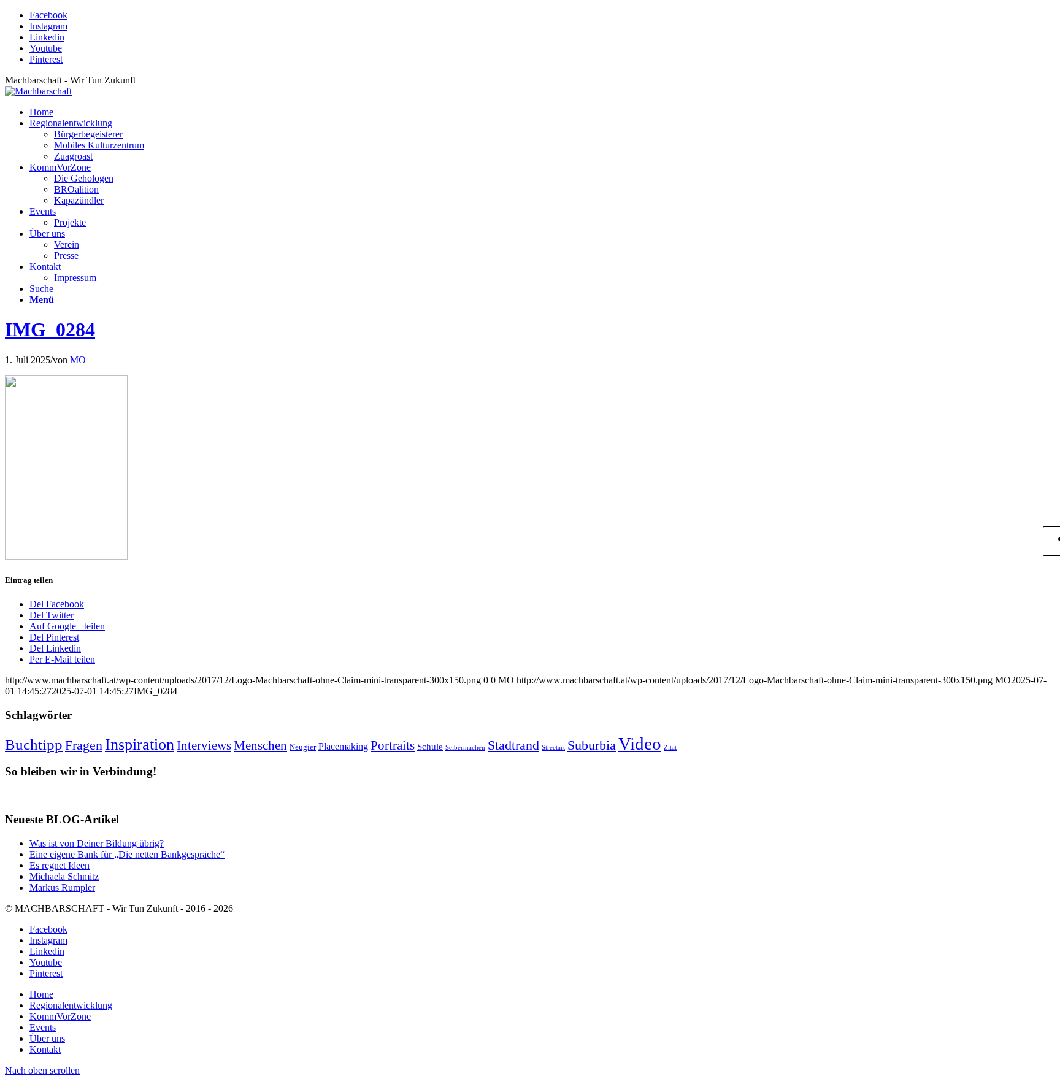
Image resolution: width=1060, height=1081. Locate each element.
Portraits (393, 745)
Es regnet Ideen (59, 865)
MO (78, 360)
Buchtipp (34, 744)
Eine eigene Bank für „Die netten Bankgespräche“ (127, 854)
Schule (430, 747)
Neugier (303, 747)
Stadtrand (513, 745)
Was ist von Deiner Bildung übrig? (96, 843)
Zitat (670, 747)
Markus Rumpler (62, 887)
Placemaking (343, 746)
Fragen (83, 745)
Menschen (260, 745)
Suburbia (591, 745)
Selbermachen (465, 747)
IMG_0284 (50, 329)
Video (639, 743)
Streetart (553, 747)
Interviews (204, 745)
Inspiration (139, 744)
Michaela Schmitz (64, 876)
